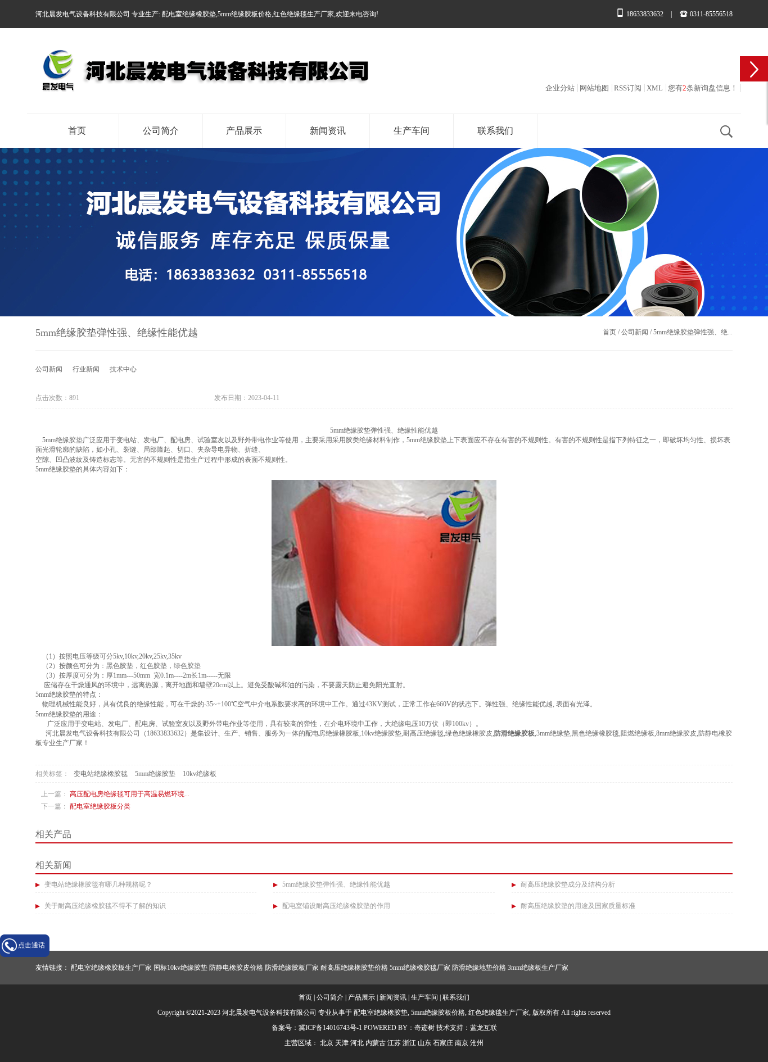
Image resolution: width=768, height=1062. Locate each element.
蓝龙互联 (483, 1028)
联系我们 (495, 130)
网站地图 (594, 88)
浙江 (409, 1043)
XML (655, 88)
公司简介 (161, 130)
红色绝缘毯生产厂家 (303, 14)
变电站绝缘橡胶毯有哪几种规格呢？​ (97, 884)
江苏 (394, 1043)
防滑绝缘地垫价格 (479, 968)
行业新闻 (86, 369)
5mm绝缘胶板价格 (245, 14)
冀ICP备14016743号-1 (330, 1028)
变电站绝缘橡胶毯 (101, 774)
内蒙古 (375, 1043)
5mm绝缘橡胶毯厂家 (420, 968)
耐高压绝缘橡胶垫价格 (354, 968)
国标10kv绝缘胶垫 (180, 968)
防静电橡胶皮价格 (236, 968)
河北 (357, 1043)
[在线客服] (754, 68)
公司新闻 (634, 332)
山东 (424, 1043)
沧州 (477, 1043)
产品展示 (244, 130)
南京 (461, 1043)
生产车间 (412, 130)
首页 (77, 130)
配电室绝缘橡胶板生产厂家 (111, 968)
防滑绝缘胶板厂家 (292, 968)
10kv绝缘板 (199, 774)
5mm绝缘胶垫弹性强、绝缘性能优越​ (335, 884)
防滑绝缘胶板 (514, 733)
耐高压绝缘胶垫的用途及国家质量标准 (577, 906)
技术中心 (123, 369)
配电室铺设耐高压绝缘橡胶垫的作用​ (335, 906)
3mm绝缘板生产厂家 (538, 968)
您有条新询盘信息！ (703, 88)
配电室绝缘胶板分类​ (100, 806)
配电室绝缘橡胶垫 (189, 14)
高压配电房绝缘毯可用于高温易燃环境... (129, 794)
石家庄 (443, 1043)
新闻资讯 (328, 130)
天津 (342, 1043)
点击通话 (31, 945)
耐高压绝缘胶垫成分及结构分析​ (567, 884)
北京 (326, 1043)
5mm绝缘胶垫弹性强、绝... (693, 332)
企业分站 (560, 88)
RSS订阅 (627, 88)
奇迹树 (424, 1028)
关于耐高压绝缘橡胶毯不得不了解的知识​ (104, 906)
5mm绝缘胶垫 (155, 774)
